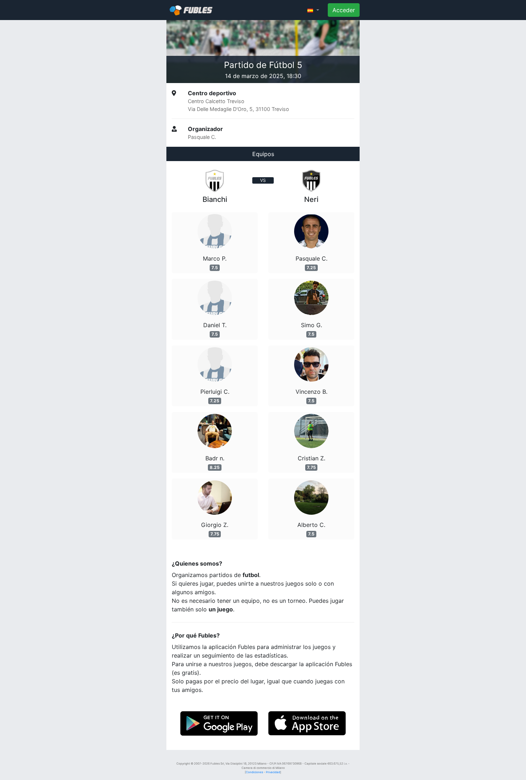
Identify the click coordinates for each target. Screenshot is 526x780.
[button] (313, 10)
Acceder (343, 10)
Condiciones (254, 772)
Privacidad (273, 772)
